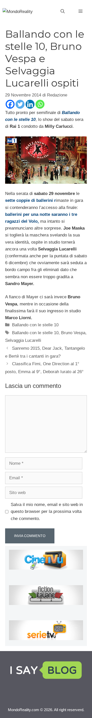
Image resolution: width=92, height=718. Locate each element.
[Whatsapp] (40, 104)
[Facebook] (10, 104)
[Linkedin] (30, 104)
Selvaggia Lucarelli (23, 340)
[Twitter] (20, 104)
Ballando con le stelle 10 (35, 324)
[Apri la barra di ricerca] (63, 11)
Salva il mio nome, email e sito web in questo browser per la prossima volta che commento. (47, 511)
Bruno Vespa (73, 332)
